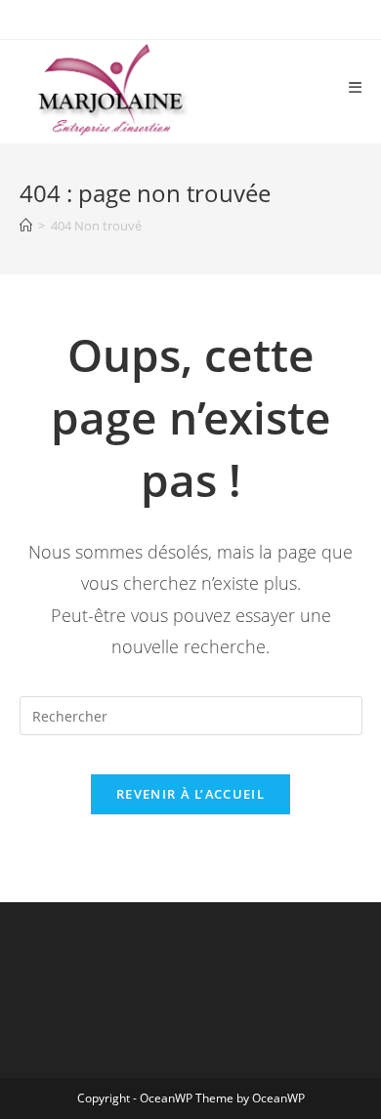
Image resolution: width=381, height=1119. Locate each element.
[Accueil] (26, 225)
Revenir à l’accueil (190, 794)
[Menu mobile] (355, 88)
